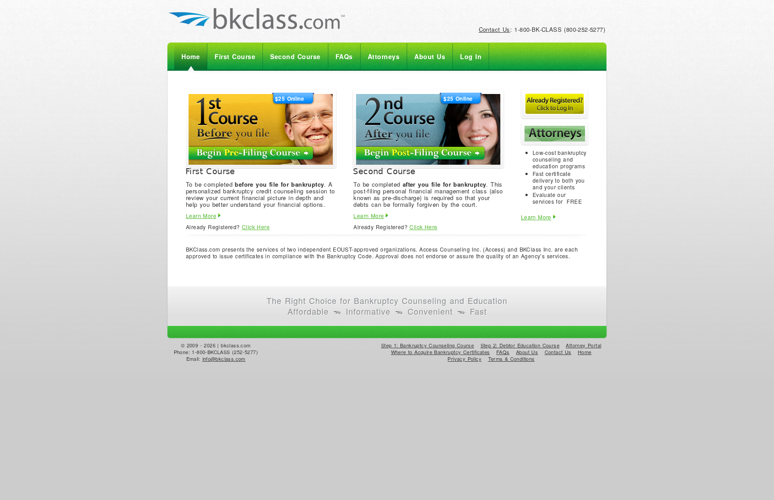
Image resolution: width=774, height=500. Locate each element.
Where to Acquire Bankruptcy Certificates (440, 351)
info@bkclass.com (223, 358)
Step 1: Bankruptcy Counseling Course (427, 345)
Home (190, 56)
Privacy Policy (464, 358)
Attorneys (384, 56)
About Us (429, 56)
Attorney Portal (583, 345)
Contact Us (494, 29)
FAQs (344, 56)
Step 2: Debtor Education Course (520, 345)
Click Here (256, 227)
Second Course (295, 56)
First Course (235, 56)
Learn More (201, 215)
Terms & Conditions (511, 358)
